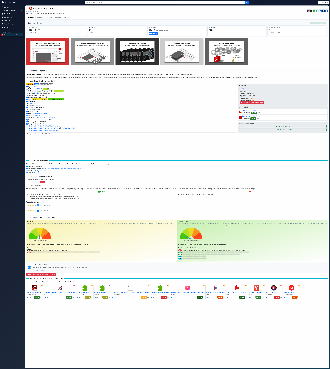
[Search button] (247, 2)
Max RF (30, 11)
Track (40, 23)
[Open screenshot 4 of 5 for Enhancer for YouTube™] (182, 51)
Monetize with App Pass (283, 126)
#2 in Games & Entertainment (247, 95)
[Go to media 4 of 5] (179, 67)
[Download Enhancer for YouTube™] (177, 31)
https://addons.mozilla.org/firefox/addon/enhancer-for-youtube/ (64, 169)
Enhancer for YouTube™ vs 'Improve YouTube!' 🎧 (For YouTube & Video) (52, 128)
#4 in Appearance (244, 96)
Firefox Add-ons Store (318, 23)
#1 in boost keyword (246, 98)
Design (51, 84)
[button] (323, 2)
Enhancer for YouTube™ (249, 110)
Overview (31, 17)
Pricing (6, 27)
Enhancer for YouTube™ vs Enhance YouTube (43, 130)
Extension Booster (9, 24)
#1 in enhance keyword (246, 100)
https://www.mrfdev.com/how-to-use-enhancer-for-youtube (53, 173)
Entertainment (43, 84)
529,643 (39, 89)
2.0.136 (36, 93)
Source (49, 17)
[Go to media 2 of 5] (175, 67)
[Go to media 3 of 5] (177, 67)
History (6, 32)
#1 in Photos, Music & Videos (247, 93)
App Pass (7, 20)
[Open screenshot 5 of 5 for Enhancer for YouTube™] (226, 51)
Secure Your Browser (40, 270)
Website (35, 116)
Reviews (58, 17)
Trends (66, 17)
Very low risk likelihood (55, 99)
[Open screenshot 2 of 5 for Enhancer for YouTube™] (92, 51)
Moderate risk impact (39, 99)
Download (40, 17)
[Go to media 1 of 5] (173, 67)
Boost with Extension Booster (283, 129)
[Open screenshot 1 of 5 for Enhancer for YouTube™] (47, 51)
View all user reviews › (33, 214)
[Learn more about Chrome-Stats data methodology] (50, 120)
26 (244, 88)
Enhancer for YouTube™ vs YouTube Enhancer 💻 (45, 126)
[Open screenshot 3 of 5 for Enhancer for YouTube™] (137, 51)
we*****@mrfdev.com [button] (40, 113)
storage (31, 103)
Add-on (37, 11)
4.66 (42, 91)
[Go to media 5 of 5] (181, 67)
